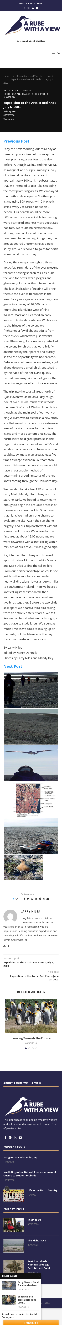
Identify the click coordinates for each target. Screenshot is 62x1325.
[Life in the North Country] (13, 1195)
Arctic (51, 76)
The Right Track (37, 1240)
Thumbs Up (34, 1219)
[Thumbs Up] (13, 1225)
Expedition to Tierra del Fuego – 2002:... (28, 1299)
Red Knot (40, 94)
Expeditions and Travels (29, 76)
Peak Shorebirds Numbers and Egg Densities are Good (39, 1265)
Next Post (12, 666)
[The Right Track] (13, 1246)
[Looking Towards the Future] (31, 1016)
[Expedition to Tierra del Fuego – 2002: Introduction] (9, 1299)
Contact (38, 3)
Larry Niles (11, 111)
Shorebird (9, 97)
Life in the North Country (43, 1190)
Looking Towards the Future (31, 1038)
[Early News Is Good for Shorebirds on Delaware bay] (9, 1285)
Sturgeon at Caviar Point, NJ (20, 1157)
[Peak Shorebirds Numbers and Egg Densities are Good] (13, 1266)
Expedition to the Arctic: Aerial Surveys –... (19, 1316)
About (29, 3)
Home (21, 3)
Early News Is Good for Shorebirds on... (28, 1284)
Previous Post (16, 141)
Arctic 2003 (21, 90)
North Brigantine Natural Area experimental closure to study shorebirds (29, 1173)
